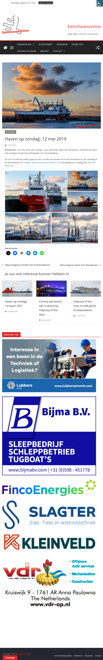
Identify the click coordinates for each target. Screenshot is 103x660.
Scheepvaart (46, 44)
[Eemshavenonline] (5, 47)
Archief (44, 51)
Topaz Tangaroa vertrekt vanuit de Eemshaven (27, 264)
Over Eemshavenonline (63, 656)
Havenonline (24, 44)
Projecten (77, 44)
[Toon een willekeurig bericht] (97, 47)
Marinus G (54, 162)
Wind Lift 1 (10, 165)
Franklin (26, 162)
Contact (57, 51)
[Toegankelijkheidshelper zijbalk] (100, 3)
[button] (32, 44)
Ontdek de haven (26, 51)
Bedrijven (62, 44)
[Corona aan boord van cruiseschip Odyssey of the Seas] (51, 282)
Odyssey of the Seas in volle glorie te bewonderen (84, 306)
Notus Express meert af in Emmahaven (79, 265)
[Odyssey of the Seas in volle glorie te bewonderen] (86, 282)
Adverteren (78, 656)
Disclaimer (89, 656)
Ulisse (89, 162)
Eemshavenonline (84, 26)
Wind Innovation (38, 162)
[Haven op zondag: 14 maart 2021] (17, 282)
